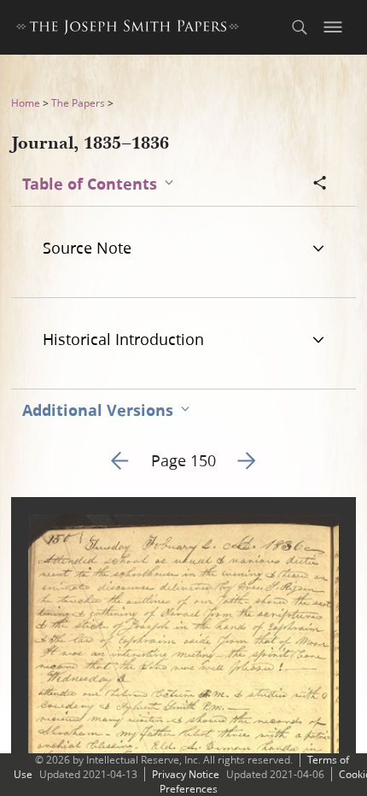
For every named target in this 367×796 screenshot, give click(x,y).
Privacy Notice (185, 774)
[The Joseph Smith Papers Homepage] (127, 29)
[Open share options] (320, 184)
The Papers (78, 103)
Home (25, 103)
